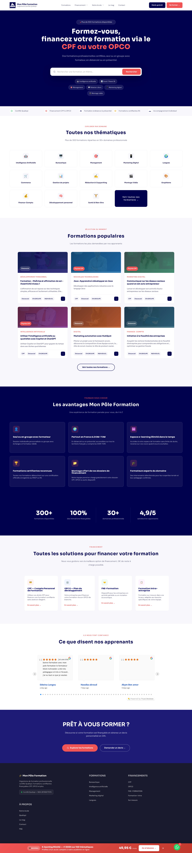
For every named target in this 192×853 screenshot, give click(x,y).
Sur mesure (133, 800)
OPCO (130, 786)
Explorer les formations (81, 748)
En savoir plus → (34, 605)
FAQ (20, 829)
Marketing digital (96, 795)
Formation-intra (135, 795)
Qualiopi (22, 815)
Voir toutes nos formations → (131, 198)
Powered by (141, 699)
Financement (80, 5)
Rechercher (131, 72)
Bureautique (94, 782)
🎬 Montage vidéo (96, 93)
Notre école (97, 5)
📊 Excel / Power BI (108, 81)
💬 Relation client (94, 87)
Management (94, 791)
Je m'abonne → (149, 848)
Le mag (111, 5)
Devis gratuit (157, 5)
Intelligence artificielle (98, 786)
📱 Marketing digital (114, 87)
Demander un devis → (115, 748)
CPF (129, 782)
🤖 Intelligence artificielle (86, 81)
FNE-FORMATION (135, 791)
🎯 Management (76, 87)
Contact (121, 5)
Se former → (174, 5)
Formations (66, 5)
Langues (92, 800)
